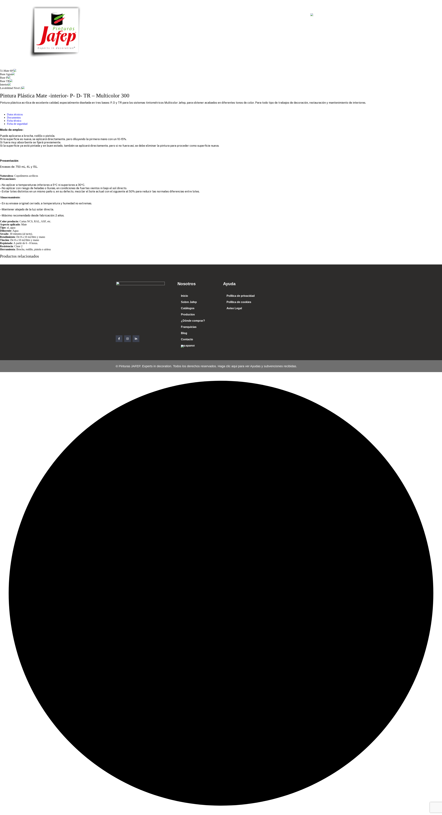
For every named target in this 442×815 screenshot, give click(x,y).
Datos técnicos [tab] (15, 114)
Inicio (147, 15)
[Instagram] (127, 338)
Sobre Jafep (166, 15)
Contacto (297, 15)
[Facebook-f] (119, 338)
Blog (281, 15)
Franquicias (263, 15)
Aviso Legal (234, 308)
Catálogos (189, 15)
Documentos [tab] (14, 117)
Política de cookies (239, 302)
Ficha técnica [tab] (14, 120)
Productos (210, 15)
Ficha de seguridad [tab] (17, 123)
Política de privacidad (241, 295)
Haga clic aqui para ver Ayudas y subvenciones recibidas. (257, 366)
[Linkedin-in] (136, 338)
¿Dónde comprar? (236, 15)
